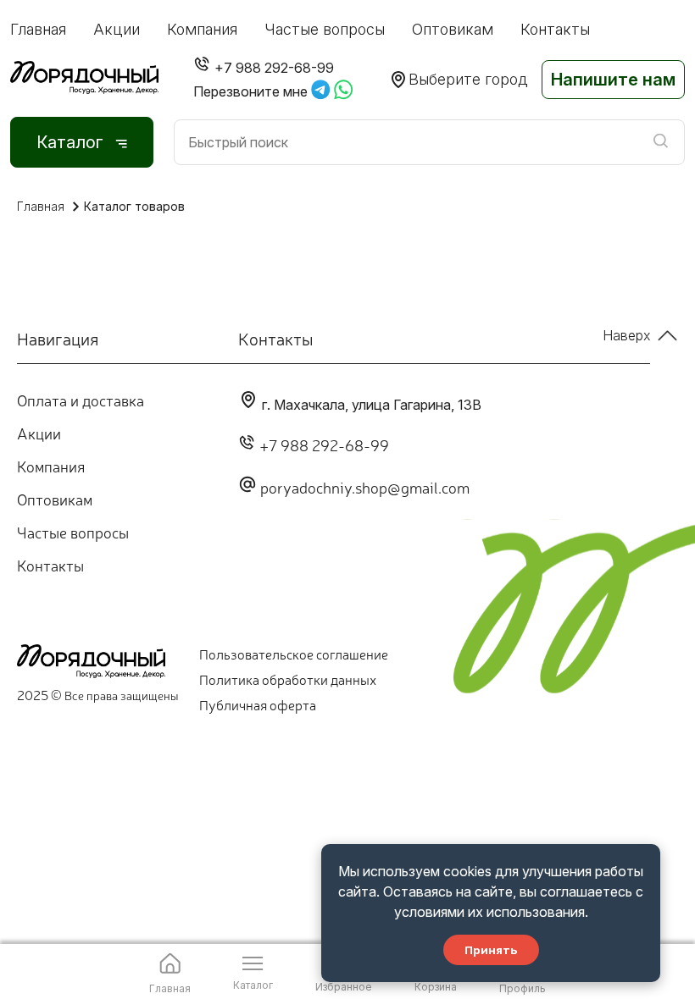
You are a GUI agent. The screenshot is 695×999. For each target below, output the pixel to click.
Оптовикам (452, 29)
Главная (38, 29)
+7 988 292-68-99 (324, 444)
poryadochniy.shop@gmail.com (365, 487)
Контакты (555, 29)
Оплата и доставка (80, 399)
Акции (116, 29)
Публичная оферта (257, 704)
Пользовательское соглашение (293, 653)
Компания (202, 29)
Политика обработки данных (287, 679)
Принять (491, 950)
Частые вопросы (324, 29)
